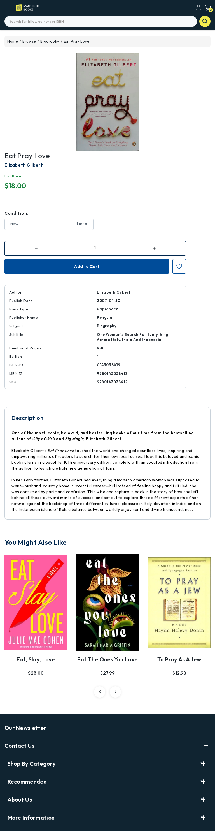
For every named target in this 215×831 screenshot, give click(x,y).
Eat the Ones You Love (107, 659)
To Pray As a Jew (179, 659)
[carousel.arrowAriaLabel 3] (99, 692)
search (205, 21)
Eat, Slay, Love (36, 659)
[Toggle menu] (7, 7)
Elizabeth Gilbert (23, 165)
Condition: (16, 213)
